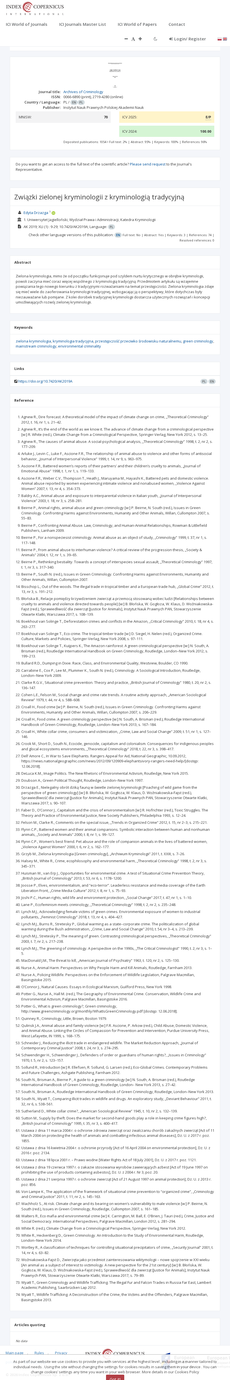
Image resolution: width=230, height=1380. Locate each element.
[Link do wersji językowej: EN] (225, 38)
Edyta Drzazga (36, 212)
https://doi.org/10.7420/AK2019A (45, 381)
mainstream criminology (36, 346)
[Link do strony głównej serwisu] (35, 7)
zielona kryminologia (33, 341)
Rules (39, 1352)
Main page (15, 1352)
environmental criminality (79, 346)
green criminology (198, 341)
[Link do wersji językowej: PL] (219, 38)
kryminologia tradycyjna (73, 341)
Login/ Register (190, 39)
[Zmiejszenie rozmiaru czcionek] (123, 38)
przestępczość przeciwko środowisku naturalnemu (138, 341)
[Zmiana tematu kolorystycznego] (155, 38)
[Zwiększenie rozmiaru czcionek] (143, 38)
